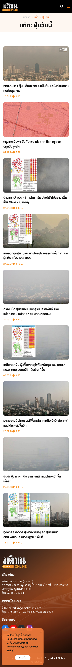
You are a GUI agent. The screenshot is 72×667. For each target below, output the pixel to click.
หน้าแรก (26, 17)
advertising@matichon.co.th (25, 608)
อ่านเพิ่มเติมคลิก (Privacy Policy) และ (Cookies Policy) (22, 647)
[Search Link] (61, 6)
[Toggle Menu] (68, 6)
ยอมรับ (22, 658)
